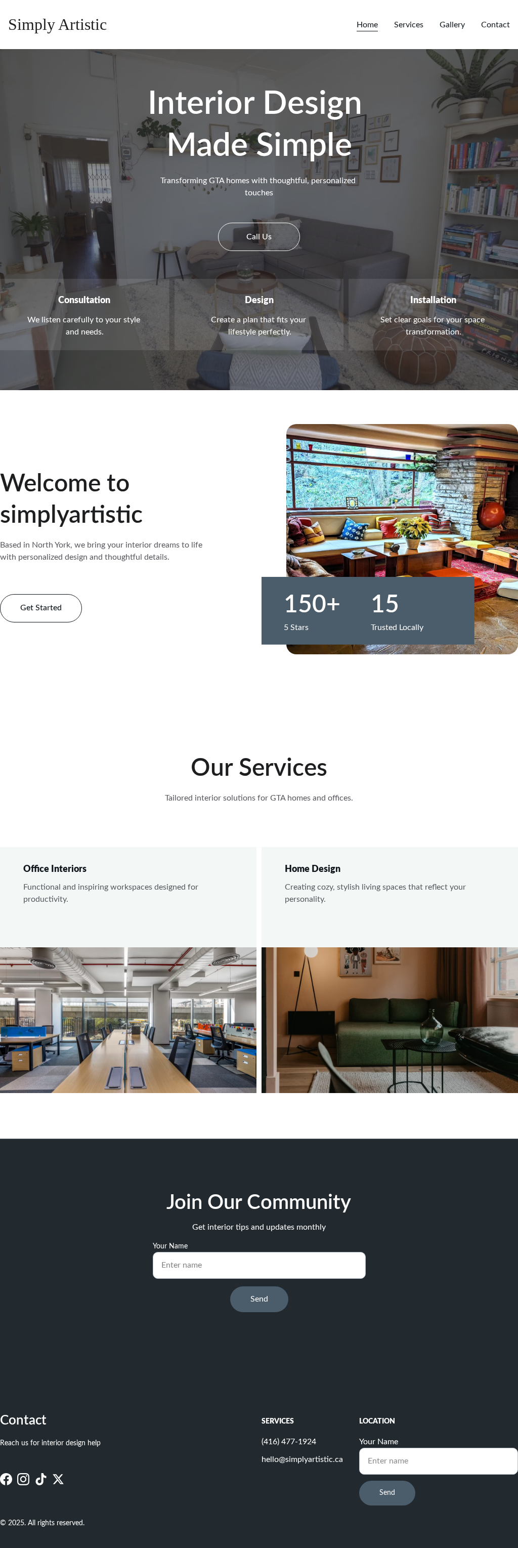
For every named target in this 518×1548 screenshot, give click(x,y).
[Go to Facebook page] (6, 1479)
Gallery (452, 25)
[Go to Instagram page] (23, 1479)
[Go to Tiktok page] (41, 1479)
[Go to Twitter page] (58, 1479)
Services (408, 25)
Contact (495, 25)
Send (259, 1299)
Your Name (170, 1246)
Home (367, 25)
